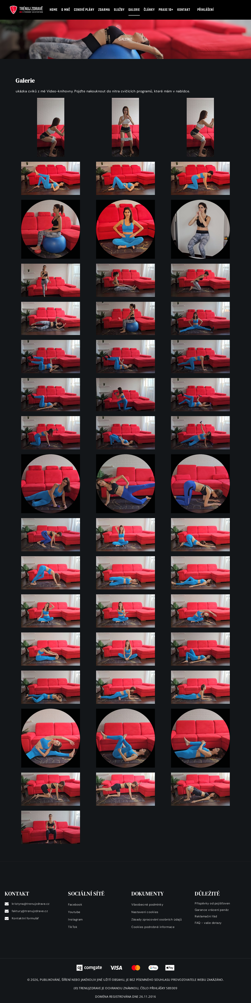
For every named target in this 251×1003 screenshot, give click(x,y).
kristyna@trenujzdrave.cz (31, 904)
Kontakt (185, 10)
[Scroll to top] (236, 996)
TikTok (72, 927)
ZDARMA (104, 10)
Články (149, 10)
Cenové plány (84, 10)
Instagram (75, 919)
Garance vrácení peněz (212, 910)
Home (53, 10)
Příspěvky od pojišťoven (212, 903)
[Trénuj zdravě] (26, 10)
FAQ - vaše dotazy (208, 923)
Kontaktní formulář (25, 918)
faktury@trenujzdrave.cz (30, 911)
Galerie (134, 10)
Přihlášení (205, 10)
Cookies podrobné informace (153, 927)
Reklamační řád (206, 916)
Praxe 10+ (166, 10)
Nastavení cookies (144, 912)
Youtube (74, 912)
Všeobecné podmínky (147, 905)
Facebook (75, 905)
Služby (119, 10)
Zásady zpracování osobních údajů (156, 919)
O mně (65, 10)
